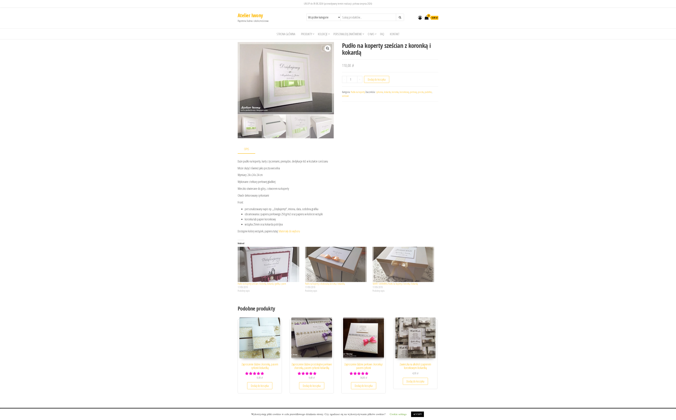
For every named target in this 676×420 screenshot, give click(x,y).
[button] (327, 48)
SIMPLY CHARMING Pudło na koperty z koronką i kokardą (395, 283)
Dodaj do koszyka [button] (260, 386)
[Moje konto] (420, 17)
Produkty (306, 34)
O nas (371, 34)
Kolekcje (323, 34)
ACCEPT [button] (417, 414)
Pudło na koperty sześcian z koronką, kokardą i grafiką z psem (262, 283)
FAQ (382, 34)
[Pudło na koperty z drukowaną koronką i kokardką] (337, 264)
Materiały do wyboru (289, 231)
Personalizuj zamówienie (347, 34)
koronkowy (404, 92)
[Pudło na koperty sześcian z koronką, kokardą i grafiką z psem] (270, 264)
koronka (395, 92)
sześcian (345, 96)
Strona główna (286, 34)
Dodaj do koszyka (377, 79)
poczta (421, 92)
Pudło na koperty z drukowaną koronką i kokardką (325, 283)
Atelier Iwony (250, 15)
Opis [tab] (246, 149)
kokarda (387, 92)
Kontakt (394, 34)
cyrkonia (379, 92)
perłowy (413, 92)
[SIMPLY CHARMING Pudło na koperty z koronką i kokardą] (404, 264)
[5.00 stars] (307, 373)
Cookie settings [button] (398, 414)
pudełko (428, 92)
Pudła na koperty (358, 92)
